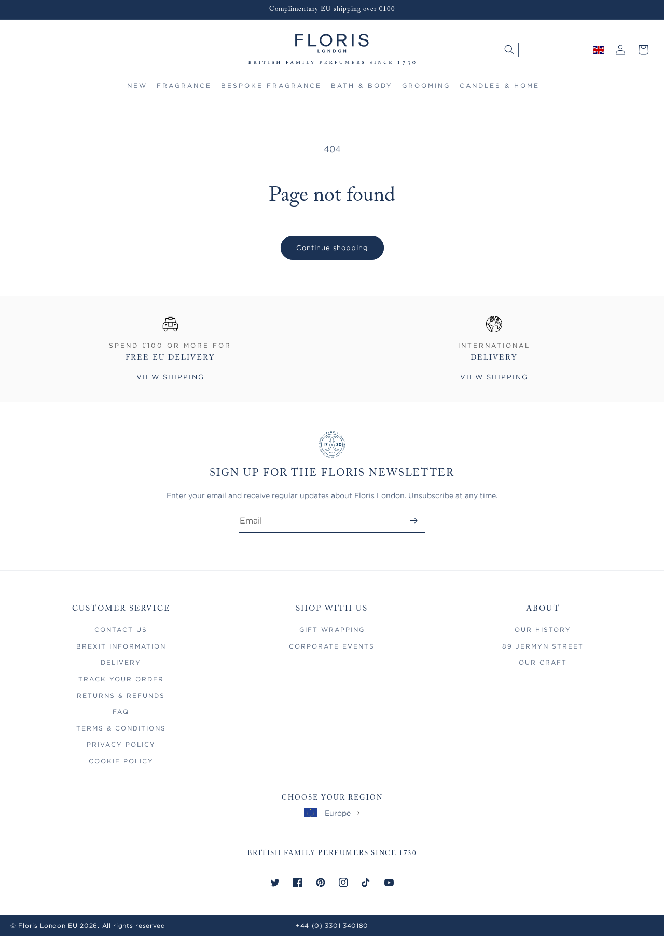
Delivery (121, 662)
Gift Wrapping (332, 629)
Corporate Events (332, 646)
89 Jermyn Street (543, 646)
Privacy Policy (121, 744)
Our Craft (543, 662)
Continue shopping (332, 247)
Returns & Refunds (121, 695)
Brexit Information (121, 646)
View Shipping (170, 377)
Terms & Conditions (121, 728)
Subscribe (413, 520)
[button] (184, 90)
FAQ (121, 711)
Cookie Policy (121, 761)
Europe (338, 813)
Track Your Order (121, 679)
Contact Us (120, 629)
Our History (543, 629)
